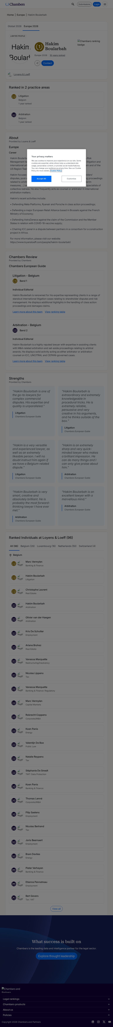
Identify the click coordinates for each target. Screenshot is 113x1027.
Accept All (41, 179)
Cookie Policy (56, 171)
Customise (71, 179)
